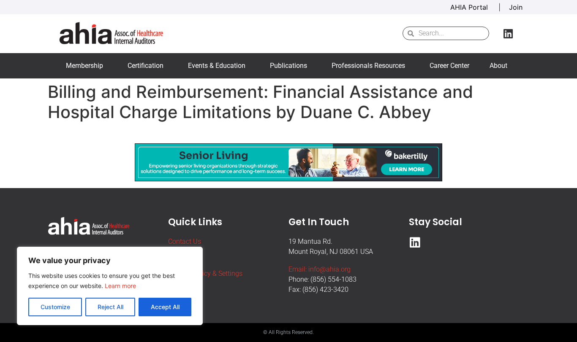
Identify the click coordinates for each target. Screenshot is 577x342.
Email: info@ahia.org (319, 269)
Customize (55, 306)
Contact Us (184, 241)
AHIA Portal (470, 7)
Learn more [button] (120, 285)
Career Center (449, 66)
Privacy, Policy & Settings (205, 273)
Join (516, 7)
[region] (110, 286)
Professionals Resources (368, 66)
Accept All (165, 306)
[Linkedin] (508, 33)
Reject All (110, 306)
